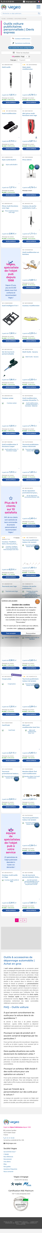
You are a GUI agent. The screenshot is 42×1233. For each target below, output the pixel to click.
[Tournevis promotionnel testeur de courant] (11, 784)
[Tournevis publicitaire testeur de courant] (31, 553)
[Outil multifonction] (11, 126)
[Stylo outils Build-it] (11, 173)
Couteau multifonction (30, 306)
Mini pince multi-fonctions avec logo (29, 114)
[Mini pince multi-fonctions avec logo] (31, 126)
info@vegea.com (31, 1)
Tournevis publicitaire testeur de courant (30, 541)
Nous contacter (8, 1171)
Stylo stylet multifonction (27, 68)
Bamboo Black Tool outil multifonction (29, 772)
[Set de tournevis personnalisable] (11, 365)
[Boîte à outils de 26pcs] (11, 646)
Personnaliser (31, 633)
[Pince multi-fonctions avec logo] (11, 219)
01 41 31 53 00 (9, 1138)
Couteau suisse (7, 398)
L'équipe (6, 1154)
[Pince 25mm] (31, 173)
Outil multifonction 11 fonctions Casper (10, 445)
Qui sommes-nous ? (10, 1152)
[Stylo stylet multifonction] (31, 80)
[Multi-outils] (11, 80)
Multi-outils (6, 67)
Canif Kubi (6, 725)
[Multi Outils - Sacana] (31, 365)
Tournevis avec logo (9, 586)
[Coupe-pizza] (11, 692)
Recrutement (8, 1159)
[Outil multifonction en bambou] (31, 265)
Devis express (11, 102)
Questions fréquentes (10, 1169)
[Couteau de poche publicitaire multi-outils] (31, 219)
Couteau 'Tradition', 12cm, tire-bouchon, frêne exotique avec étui (9, 545)
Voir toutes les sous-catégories (20, 47)
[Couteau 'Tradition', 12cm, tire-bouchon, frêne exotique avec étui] (11, 555)
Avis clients (7, 1161)
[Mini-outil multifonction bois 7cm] (31, 738)
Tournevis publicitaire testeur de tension (30, 680)
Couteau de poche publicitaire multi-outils (29, 208)
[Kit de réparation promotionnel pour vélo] (31, 504)
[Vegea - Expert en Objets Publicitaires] (10, 9)
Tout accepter (11, 633)
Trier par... (13, 60)
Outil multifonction (9, 113)
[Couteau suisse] (11, 411)
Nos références (8, 1156)
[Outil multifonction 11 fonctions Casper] (11, 457)
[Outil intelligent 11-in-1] (11, 319)
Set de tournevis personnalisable (8, 353)
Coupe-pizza (6, 679)
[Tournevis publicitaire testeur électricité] (31, 457)
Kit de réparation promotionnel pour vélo (29, 493)
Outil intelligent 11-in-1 (10, 306)
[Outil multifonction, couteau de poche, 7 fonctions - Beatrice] (31, 411)
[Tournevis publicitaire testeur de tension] (31, 692)
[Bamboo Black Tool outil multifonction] (31, 784)
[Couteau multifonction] (31, 319)
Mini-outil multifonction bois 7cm (31, 726)
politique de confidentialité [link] (26, 628)
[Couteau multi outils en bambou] (31, 646)
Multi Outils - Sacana (30, 352)
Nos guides (7, 1166)
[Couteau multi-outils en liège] (11, 888)
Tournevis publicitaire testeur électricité (30, 445)
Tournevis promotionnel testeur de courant (10, 773)
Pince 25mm (27, 160)
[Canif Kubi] (11, 738)
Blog (5, 1164)
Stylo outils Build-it (9, 160)
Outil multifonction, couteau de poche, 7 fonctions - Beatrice (30, 400)
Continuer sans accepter (9, 600)
